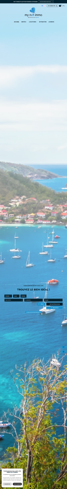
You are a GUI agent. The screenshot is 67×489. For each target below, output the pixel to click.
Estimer (23, 296)
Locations (32, 21)
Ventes (23, 21)
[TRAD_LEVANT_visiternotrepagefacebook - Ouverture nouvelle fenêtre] (42, 6)
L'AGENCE (51, 21)
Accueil (16, 21)
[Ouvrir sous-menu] (27, 22)
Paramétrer (7, 484)
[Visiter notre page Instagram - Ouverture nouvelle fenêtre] (45, 6)
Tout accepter (17, 484)
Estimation (42, 21)
